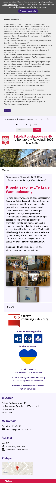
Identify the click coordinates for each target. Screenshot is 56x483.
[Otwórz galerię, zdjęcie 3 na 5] (16, 278)
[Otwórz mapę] (17, 468)
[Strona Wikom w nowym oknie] (8, 481)
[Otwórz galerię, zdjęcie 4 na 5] (39, 278)
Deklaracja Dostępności (16, 450)
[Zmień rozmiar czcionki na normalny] (36, 119)
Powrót (10, 307)
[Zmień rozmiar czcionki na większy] (42, 119)
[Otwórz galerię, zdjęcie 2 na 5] (39, 263)
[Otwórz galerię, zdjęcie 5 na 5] (28, 294)
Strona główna (11, 119)
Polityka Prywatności (15, 446)
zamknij (7, 110)
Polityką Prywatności (10, 4)
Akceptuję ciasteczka (28, 11)
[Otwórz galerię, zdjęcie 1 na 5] (16, 263)
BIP (7, 443)
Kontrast (20, 125)
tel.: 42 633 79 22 (13, 426)
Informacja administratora (32, 125)
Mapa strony (22, 119)
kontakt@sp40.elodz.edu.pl (18, 429)
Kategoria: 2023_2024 (31, 177)
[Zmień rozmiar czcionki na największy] (48, 119)
